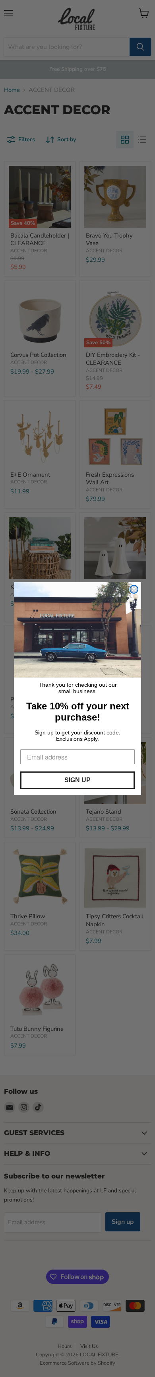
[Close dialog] (134, 589)
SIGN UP (77, 780)
